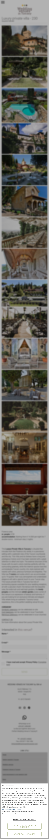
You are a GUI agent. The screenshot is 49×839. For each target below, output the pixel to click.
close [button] (46, 785)
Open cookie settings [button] (24, 820)
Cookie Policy (6, 809)
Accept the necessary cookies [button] (24, 826)
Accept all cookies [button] (25, 834)
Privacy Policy (16, 809)
